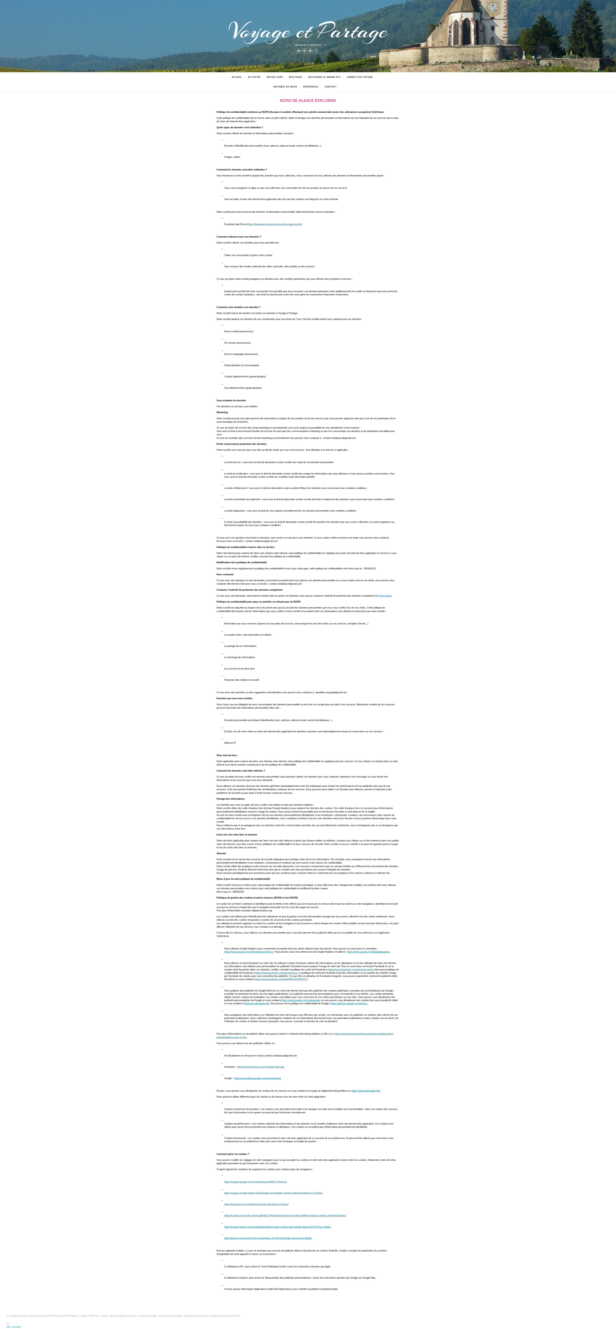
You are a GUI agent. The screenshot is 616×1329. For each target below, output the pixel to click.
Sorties (105, 1315)
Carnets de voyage (360, 76)
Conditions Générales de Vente (224, 1315)
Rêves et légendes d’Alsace (123, 1315)
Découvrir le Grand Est (324, 76)
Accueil (237, 76)
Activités (254, 76)
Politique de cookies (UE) (196, 1315)
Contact (331, 86)
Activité (84, 1315)
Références (310, 86)
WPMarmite (72, 1315)
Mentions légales (174, 1315)
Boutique (295, 76)
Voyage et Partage (308, 31)
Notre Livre (275, 76)
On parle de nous (285, 86)
